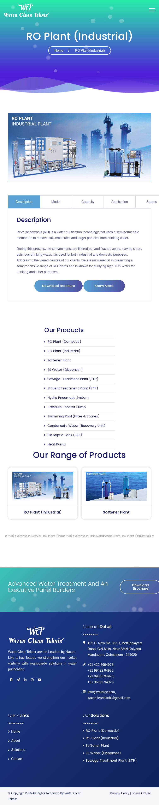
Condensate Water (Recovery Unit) (76, 425)
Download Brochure (58, 285)
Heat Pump (56, 444)
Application (119, 202)
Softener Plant (59, 360)
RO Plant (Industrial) (63, 351)
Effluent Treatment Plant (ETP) (72, 388)
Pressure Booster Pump (66, 407)
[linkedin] (25, 679)
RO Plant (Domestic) (64, 341)
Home (58, 50)
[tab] (24, 201)
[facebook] (11, 679)
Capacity (87, 202)
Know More (104, 285)
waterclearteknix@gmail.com (109, 698)
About (15, 740)
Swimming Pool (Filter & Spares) (73, 416)
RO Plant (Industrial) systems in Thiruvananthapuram (54, 536)
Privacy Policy (119, 793)
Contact (17, 759)
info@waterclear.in (101, 692)
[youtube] (39, 679)
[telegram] (18, 679)
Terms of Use (141, 793)
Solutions (18, 749)
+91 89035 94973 (100, 676)
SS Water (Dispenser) (65, 369)
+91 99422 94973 (100, 670)
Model (55, 202)
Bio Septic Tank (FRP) (64, 435)
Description (24, 202)
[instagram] (32, 679)
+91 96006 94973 (100, 682)
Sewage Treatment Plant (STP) (72, 379)
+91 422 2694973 (100, 664)
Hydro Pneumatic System (68, 397)
